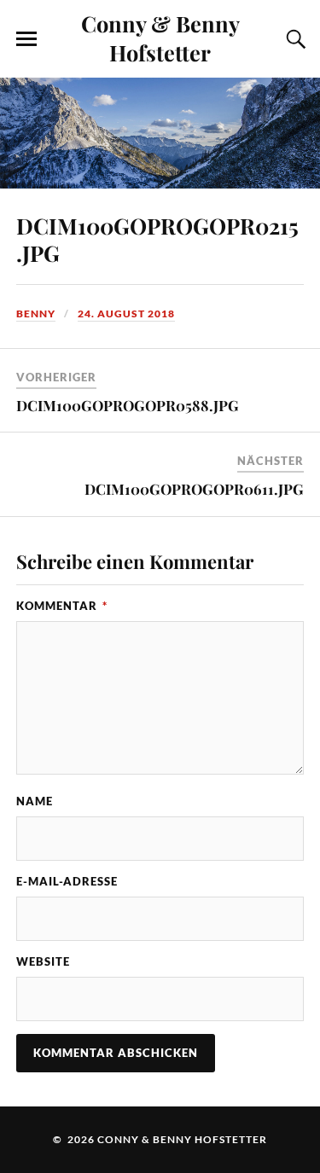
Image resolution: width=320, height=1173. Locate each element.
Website (43, 961)
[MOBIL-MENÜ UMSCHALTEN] (26, 39)
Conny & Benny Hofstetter (160, 38)
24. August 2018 (126, 313)
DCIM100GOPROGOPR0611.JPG (194, 488)
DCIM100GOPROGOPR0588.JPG (127, 405)
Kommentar (62, 606)
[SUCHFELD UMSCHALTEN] (293, 39)
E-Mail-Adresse (67, 881)
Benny (35, 313)
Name (34, 801)
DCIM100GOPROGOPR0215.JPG (157, 239)
